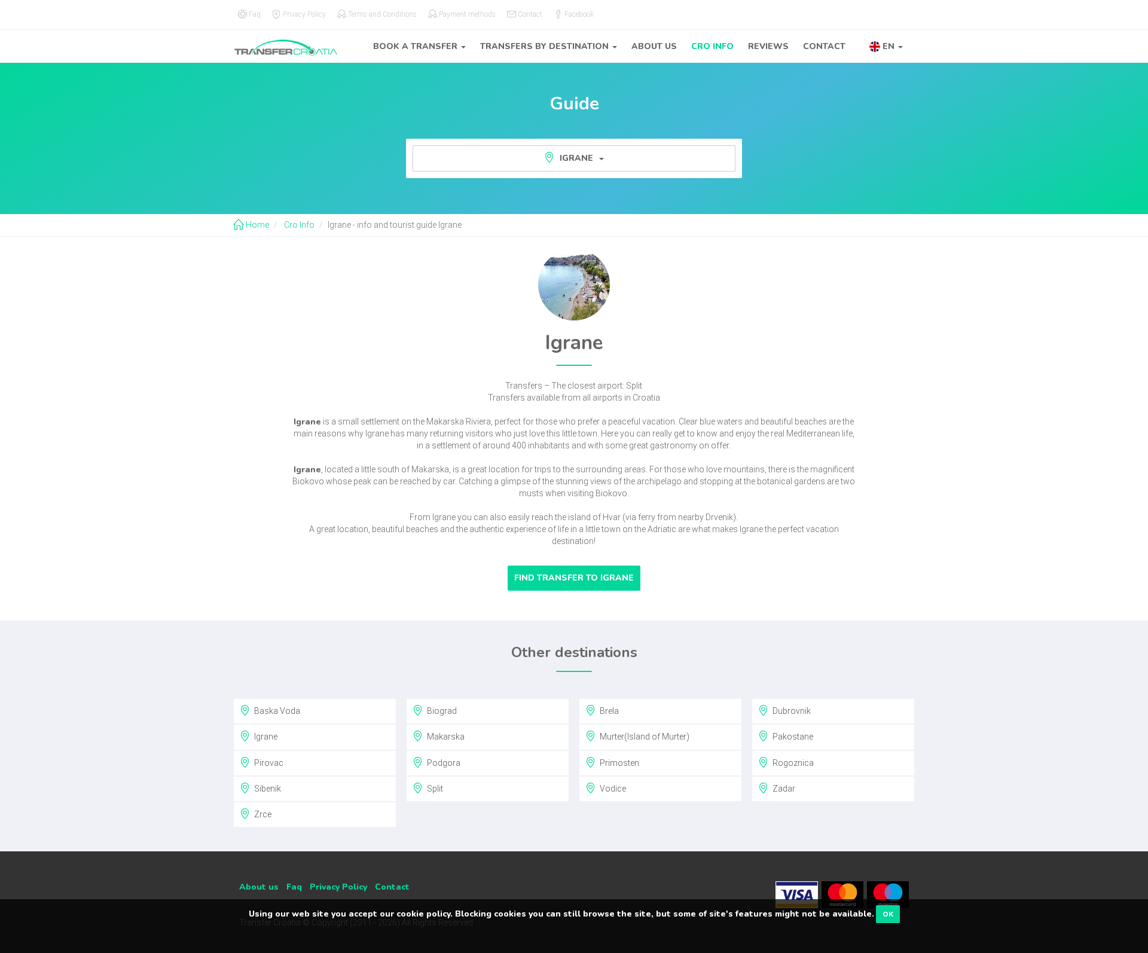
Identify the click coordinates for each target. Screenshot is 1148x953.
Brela (607, 711)
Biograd (440, 711)
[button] (886, 46)
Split (433, 788)
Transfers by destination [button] (545, 46)
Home (256, 225)
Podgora (441, 763)
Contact (824, 46)
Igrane (576, 158)
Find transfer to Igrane (574, 578)
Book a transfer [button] (416, 46)
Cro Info (712, 46)
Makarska (444, 737)
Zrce (261, 814)
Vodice (611, 788)
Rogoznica (791, 763)
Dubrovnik (790, 711)
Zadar (782, 788)
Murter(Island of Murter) (642, 737)
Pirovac (267, 763)
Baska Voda (275, 711)
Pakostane (791, 737)
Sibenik (266, 788)
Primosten (617, 763)
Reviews (768, 46)
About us (654, 46)
